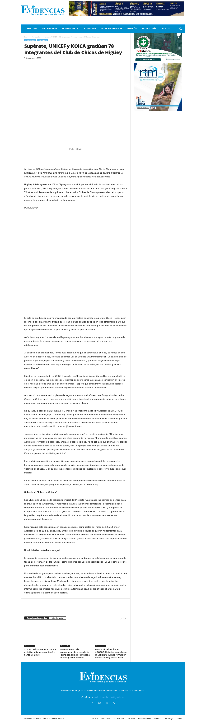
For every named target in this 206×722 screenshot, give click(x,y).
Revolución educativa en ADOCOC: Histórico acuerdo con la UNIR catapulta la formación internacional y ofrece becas (111, 653)
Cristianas (89, 28)
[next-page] (125, 618)
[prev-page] (121, 618)
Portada (32, 28)
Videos (165, 28)
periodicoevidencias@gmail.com (109, 697)
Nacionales (49, 28)
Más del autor (58, 618)
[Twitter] (35, 67)
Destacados (36, 37)
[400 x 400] (75, 261)
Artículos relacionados (37, 618)
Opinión (132, 28)
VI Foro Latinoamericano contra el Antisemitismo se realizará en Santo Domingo (40, 652)
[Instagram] (99, 703)
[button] (180, 29)
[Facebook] (27, 67)
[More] (57, 67)
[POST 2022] (75, 157)
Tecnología (149, 28)
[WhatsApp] (50, 67)
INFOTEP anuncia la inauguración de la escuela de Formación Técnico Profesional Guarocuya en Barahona (75, 653)
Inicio (26, 37)
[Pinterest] (42, 67)
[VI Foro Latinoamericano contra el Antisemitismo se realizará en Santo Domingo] (40, 635)
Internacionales (111, 28)
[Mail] (107, 703)
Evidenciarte (70, 28)
